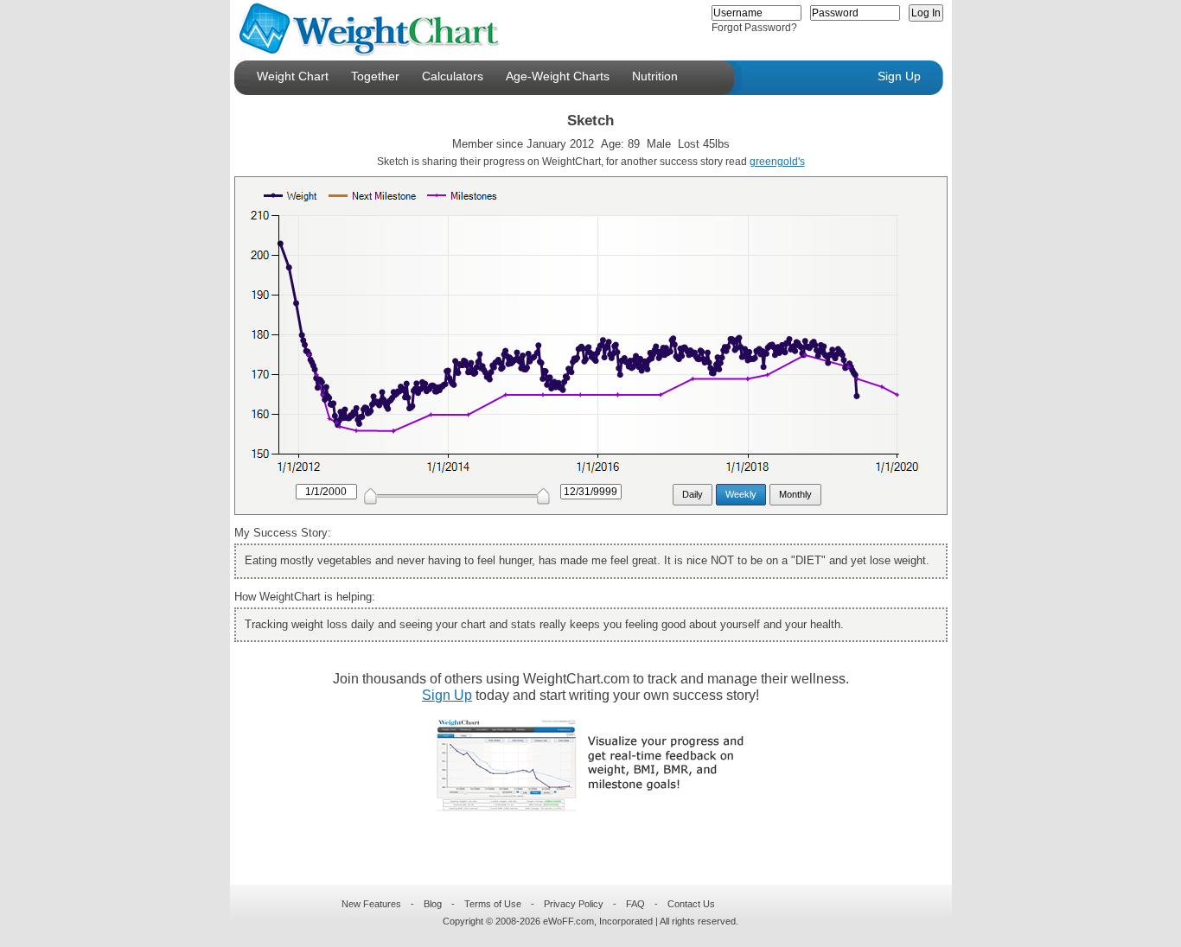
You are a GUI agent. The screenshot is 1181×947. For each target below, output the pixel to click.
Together (375, 76)
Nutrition (655, 76)
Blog (433, 904)
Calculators (452, 76)
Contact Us (691, 904)
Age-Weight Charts (558, 76)
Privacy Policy (573, 904)
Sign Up (899, 76)
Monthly (795, 494)
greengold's (777, 162)
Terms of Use (492, 904)
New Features (371, 904)
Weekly (740, 494)
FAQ (635, 904)
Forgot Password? (754, 28)
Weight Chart (293, 76)
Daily (692, 494)
